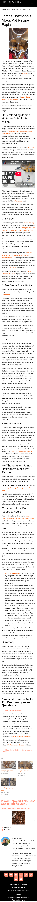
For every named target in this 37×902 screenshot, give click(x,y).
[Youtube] (11, 875)
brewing (24, 73)
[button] (18, 710)
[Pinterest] (26, 875)
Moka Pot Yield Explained (8, 770)
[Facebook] (21, 879)
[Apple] (16, 879)
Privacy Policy (18, 887)
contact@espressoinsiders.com (18, 897)
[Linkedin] (16, 875)
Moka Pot (31, 147)
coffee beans (17, 201)
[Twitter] (6, 875)
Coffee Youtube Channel (16, 745)
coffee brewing (29, 223)
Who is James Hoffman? (13, 710)
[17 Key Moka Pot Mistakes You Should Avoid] (8, 782)
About (18, 895)
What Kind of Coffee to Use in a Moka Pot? (17, 750)
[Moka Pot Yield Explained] (8, 765)
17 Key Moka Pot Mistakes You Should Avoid (7, 788)
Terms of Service (18, 900)
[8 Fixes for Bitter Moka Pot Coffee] (25, 765)
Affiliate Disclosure (18, 885)
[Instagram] (21, 875)
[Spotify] (31, 875)
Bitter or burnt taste (12, 573)
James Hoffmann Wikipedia (21, 736)
